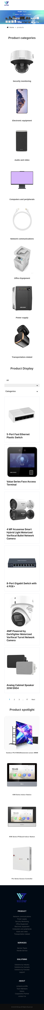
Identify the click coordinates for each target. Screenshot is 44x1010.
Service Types (22, 948)
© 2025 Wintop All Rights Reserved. (22, 1007)
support (22, 972)
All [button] (8, 380)
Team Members (22, 989)
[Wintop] (6, 4)
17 (27, 699)
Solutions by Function (22, 969)
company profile (22, 986)
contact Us (22, 996)
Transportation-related (22, 357)
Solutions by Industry (22, 965)
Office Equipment (22, 278)
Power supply (22, 318)
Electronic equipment (22, 121)
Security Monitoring (22, 921)
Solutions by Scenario (22, 967)
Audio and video (22, 160)
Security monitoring (22, 81)
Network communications (22, 239)
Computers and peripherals (22, 199)
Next (33, 699)
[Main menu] (38, 3)
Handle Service (22, 950)
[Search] (34, 3)
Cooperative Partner (22, 994)
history (22, 991)
